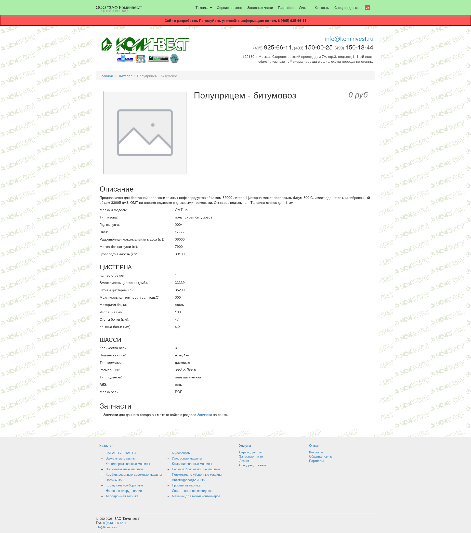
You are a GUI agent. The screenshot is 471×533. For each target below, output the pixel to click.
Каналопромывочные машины (128, 463)
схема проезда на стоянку (352, 61)
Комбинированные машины (192, 463)
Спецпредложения (351, 7)
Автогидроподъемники (188, 480)
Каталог (125, 75)
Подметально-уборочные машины (197, 474)
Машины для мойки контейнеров (196, 496)
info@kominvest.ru (349, 38)
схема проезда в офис (311, 61)
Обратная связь (321, 456)
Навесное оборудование (124, 490)
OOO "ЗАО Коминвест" (119, 8)
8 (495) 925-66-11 (115, 523)
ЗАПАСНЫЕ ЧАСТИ (121, 453)
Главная (106, 75)
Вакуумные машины (120, 458)
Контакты (322, 7)
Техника (202, 7)
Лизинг (304, 7)
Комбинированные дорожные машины (134, 474)
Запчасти (204, 414)
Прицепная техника (186, 485)
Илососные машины (187, 458)
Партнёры (286, 7)
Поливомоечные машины (124, 469)
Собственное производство (192, 490)
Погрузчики (114, 480)
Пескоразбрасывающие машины (196, 469)
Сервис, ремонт (229, 7)
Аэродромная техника (122, 496)
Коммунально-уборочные (124, 485)
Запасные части (260, 7)
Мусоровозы (181, 453)
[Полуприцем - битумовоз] (145, 133)
